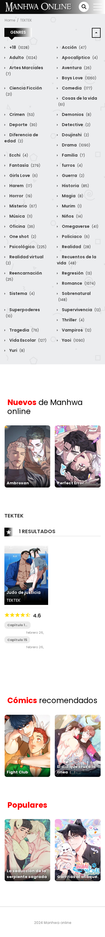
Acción (73, 47)
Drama (75, 145)
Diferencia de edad (21, 138)
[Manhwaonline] (38, 7)
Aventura (76, 68)
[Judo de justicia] (26, 575)
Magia (72, 196)
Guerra (72, 175)
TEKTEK (26, 20)
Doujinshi (75, 135)
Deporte (22, 125)
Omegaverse (79, 226)
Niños (72, 216)
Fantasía (24, 165)
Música (20, 216)
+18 (18, 47)
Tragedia (23, 330)
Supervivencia (81, 310)
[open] (97, 7)
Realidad (76, 247)
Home (10, 20)
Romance (78, 283)
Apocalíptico (79, 57)
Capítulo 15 (17, 639)
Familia (73, 155)
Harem (20, 186)
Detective (75, 125)
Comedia (76, 88)
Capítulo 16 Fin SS (17, 625)
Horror (20, 196)
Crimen (21, 114)
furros (72, 165)
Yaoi (73, 340)
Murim (71, 206)
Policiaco (75, 236)
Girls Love (23, 175)
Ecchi (18, 155)
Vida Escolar (27, 340)
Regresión (76, 273)
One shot (22, 236)
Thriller (72, 320)
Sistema (21, 293)
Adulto (22, 57)
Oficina (21, 226)
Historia (75, 186)
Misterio (22, 206)
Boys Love (78, 78)
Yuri (16, 350)
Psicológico (27, 247)
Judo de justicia (23, 592)
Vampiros (76, 330)
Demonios (76, 114)
